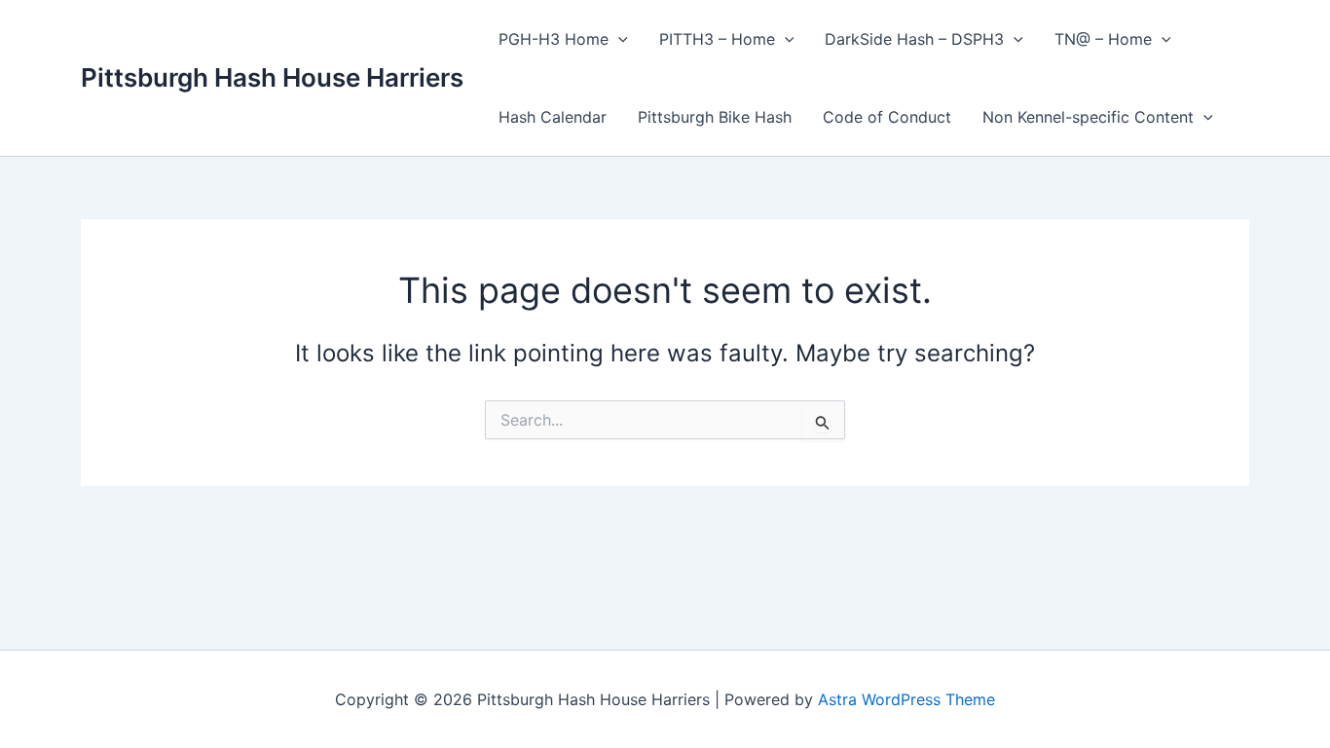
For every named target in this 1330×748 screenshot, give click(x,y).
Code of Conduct (887, 117)
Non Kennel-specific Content (1088, 117)
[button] (618, 39)
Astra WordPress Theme (906, 699)
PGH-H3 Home (554, 39)
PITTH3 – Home (717, 39)
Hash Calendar (553, 117)
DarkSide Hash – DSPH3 (914, 39)
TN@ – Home (1103, 39)
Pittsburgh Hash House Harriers (272, 77)
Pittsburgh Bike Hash (715, 117)
